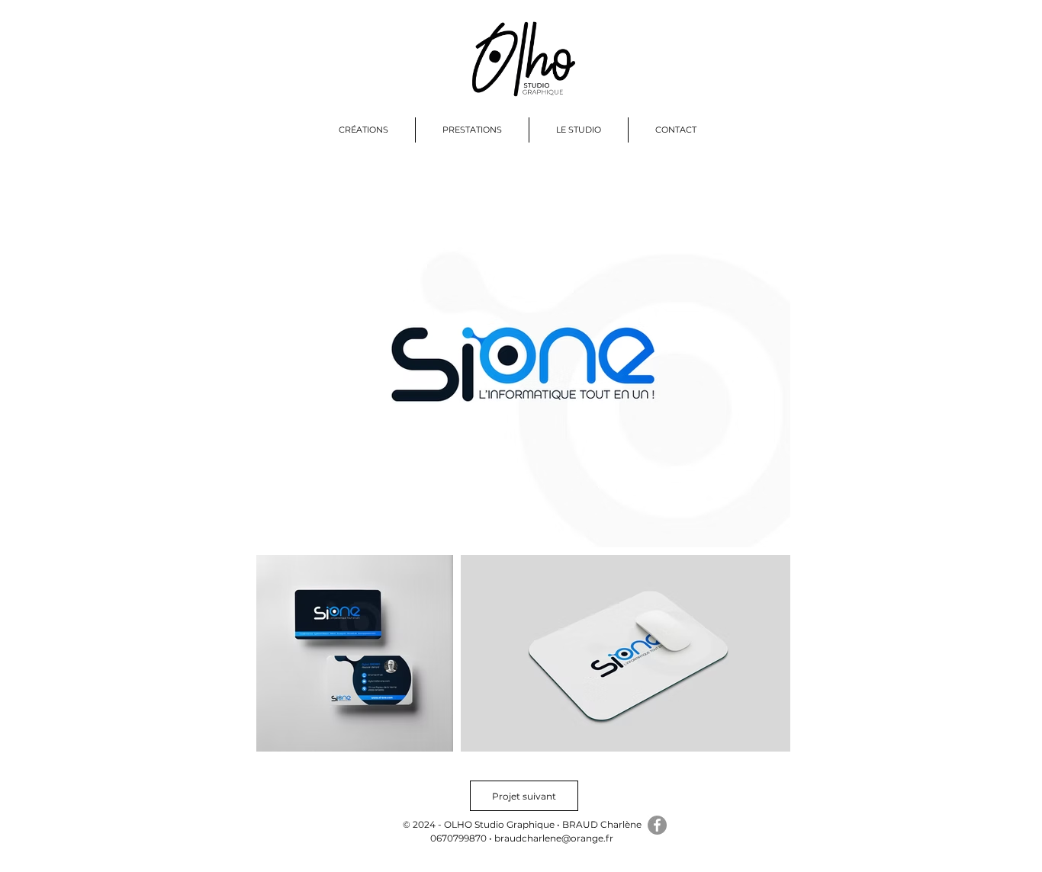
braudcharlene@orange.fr (553, 838)
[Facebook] (657, 825)
